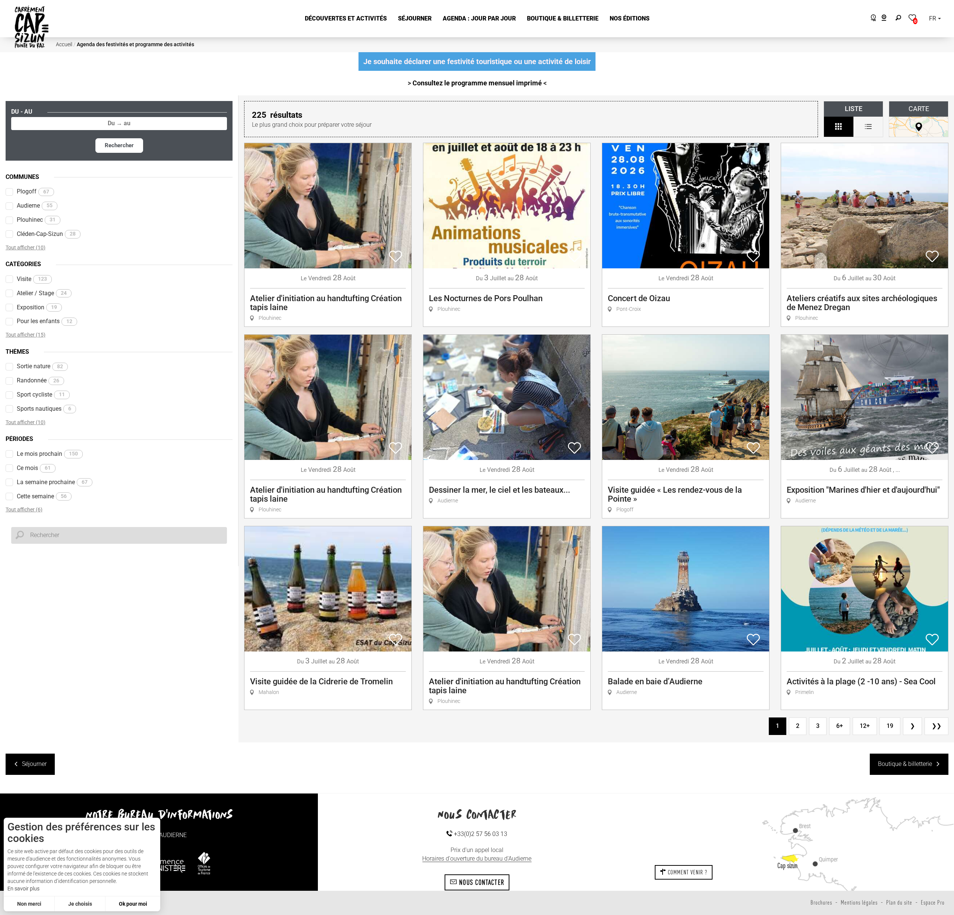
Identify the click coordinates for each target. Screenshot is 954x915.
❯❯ (936, 725)
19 (890, 725)
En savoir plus (23, 889)
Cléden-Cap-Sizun (46, 233)
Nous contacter (480, 882)
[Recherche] (900, 19)
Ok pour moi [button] (133, 904)
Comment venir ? (687, 872)
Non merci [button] (29, 904)
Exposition (37, 307)
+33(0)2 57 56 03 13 (479, 833)
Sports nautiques (44, 408)
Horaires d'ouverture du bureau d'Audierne (476, 858)
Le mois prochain (47, 453)
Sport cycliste (41, 394)
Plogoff (33, 191)
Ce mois (34, 467)
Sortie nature (40, 366)
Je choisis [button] (80, 904)
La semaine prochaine (52, 482)
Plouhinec (36, 219)
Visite (32, 279)
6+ (839, 725)
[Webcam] (888, 18)
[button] (345, 19)
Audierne (35, 205)
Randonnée (38, 380)
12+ (865, 725)
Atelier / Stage (42, 293)
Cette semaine (42, 496)
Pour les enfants (44, 321)
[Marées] (871, 18)
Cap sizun (787, 865)
